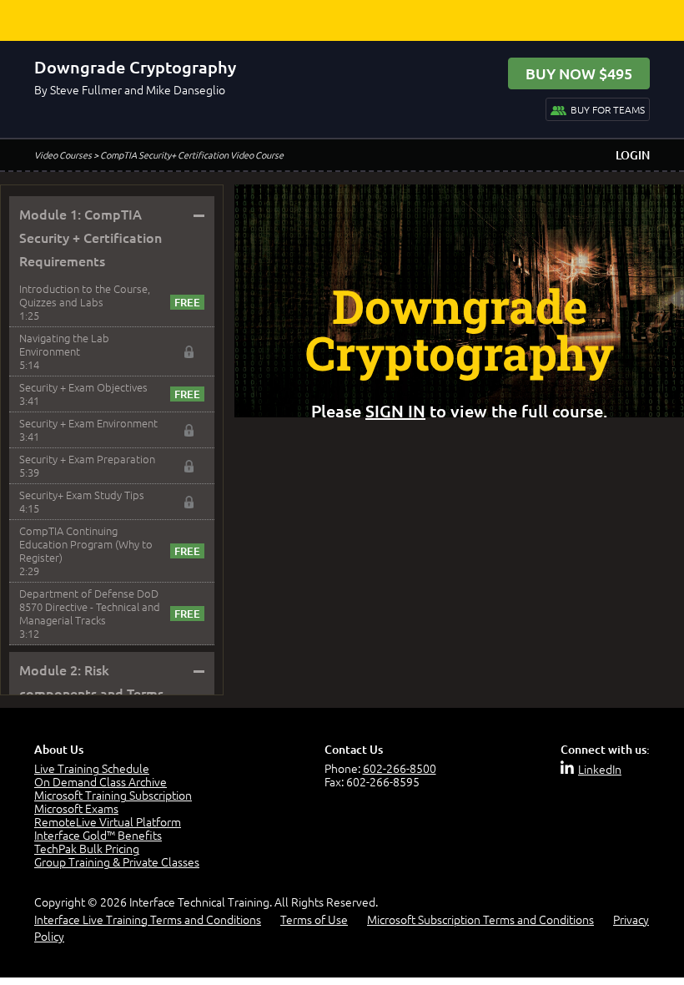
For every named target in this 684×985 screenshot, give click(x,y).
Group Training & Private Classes (116, 861)
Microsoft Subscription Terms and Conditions (480, 919)
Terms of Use (314, 919)
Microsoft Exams (76, 808)
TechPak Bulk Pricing (86, 848)
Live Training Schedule (91, 768)
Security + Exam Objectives (83, 387)
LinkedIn (599, 768)
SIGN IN (395, 411)
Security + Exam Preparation (87, 459)
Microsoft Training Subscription (113, 794)
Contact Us (353, 749)
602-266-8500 (399, 768)
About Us (58, 749)
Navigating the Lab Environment (64, 344)
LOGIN (633, 155)
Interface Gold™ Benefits (98, 834)
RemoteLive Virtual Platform (107, 821)
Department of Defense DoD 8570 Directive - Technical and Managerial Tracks (89, 606)
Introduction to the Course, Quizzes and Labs (84, 295)
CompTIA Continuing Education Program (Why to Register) (86, 544)
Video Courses (63, 154)
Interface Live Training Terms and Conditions (147, 919)
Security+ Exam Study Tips (81, 495)
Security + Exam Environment (88, 423)
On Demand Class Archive (100, 781)
